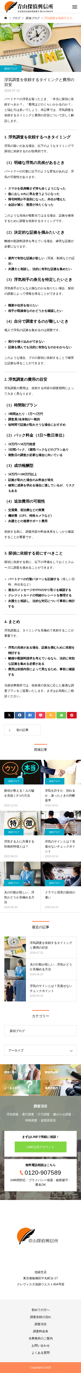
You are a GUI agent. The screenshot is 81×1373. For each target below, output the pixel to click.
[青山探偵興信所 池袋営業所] (40, 1236)
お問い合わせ (41, 1345)
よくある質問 (41, 1352)
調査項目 (41, 1324)
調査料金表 (40, 1331)
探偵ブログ (10, 68)
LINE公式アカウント (40, 1147)
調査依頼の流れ (40, 1317)
